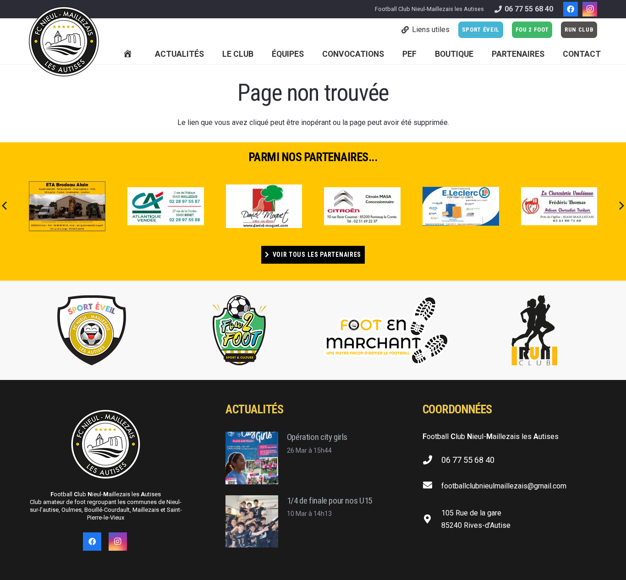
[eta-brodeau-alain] (67, 206)
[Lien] (64, 41)
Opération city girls (317, 437)
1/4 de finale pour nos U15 (329, 500)
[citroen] (362, 206)
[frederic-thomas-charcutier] (559, 206)
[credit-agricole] (165, 206)
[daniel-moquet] (264, 206)
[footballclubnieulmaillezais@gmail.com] (432, 486)
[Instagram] (589, 9)
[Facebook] (570, 9)
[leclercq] (461, 206)
